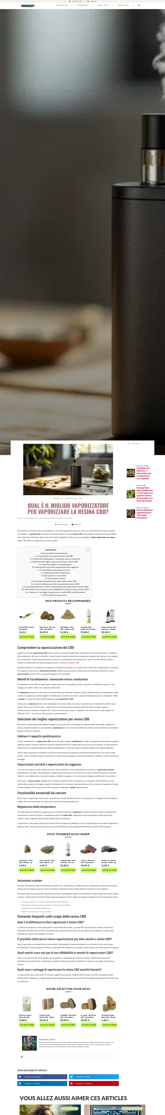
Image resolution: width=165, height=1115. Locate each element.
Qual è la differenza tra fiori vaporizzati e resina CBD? (57, 584)
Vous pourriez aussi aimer (54, 575)
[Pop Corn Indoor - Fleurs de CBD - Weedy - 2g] (27, 1003)
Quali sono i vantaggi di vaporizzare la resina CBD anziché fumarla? (57, 592)
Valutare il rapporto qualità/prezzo (57, 564)
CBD (57, 531)
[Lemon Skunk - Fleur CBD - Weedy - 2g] (47, 849)
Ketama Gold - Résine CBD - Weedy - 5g (47, 1016)
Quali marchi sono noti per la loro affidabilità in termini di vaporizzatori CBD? (57, 589)
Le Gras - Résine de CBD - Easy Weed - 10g (88, 861)
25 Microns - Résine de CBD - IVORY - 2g (108, 861)
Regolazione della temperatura (57, 573)
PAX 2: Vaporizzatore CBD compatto (39, 713)
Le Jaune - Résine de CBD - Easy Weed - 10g (88, 1016)
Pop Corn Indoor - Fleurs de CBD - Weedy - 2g (25, 1016)
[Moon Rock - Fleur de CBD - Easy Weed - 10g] (47, 615)
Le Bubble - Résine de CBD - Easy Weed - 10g (68, 1016)
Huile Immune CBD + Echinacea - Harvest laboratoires (109, 628)
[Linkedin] (22, 1057)
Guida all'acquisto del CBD (68, 498)
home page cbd (61, 5)
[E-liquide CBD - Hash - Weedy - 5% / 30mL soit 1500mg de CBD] (68, 849)
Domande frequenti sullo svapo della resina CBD (55, 581)
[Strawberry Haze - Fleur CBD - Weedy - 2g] (109, 1003)
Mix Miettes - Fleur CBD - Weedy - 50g (67, 628)
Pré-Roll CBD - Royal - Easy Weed (27, 628)
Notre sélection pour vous (55, 595)
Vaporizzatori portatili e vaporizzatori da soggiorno (57, 567)
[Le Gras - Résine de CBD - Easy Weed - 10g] (88, 849)
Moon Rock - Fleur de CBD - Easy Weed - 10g (47, 628)
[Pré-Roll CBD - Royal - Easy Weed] (27, 615)
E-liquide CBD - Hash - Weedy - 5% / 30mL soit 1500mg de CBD (68, 861)
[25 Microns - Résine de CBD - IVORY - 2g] (109, 849)
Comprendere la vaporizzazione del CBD (55, 556)
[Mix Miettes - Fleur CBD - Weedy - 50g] (68, 615)
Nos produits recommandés (54, 553)
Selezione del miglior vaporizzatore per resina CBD (55, 562)
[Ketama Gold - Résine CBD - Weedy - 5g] (47, 1003)
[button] (42, 1076)
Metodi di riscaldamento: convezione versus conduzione (56, 559)
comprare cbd (82, 5)
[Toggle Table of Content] (86, 550)
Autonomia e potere (56, 578)
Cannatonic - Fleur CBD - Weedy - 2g (26, 861)
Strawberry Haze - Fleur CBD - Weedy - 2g (108, 1016)
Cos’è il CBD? (102, 5)
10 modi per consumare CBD (68, 663)
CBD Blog (19, 518)
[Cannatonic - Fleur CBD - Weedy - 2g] (27, 849)
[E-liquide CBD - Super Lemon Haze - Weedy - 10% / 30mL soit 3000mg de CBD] (88, 615)
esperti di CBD (123, 5)
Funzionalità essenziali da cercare (55, 570)
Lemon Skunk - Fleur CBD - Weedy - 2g (47, 861)
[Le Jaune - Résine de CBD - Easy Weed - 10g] (88, 1003)
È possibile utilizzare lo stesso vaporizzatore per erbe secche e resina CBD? (57, 587)
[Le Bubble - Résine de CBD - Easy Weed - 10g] (68, 1003)
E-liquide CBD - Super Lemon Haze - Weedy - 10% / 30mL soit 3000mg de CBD (89, 628)
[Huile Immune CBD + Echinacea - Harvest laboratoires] (109, 615)
